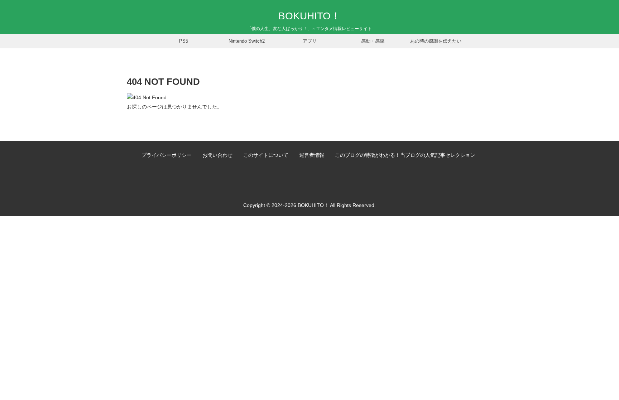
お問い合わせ (217, 155)
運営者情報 (311, 155)
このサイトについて (265, 155)
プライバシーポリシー (166, 155)
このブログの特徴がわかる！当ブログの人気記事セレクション (405, 155)
